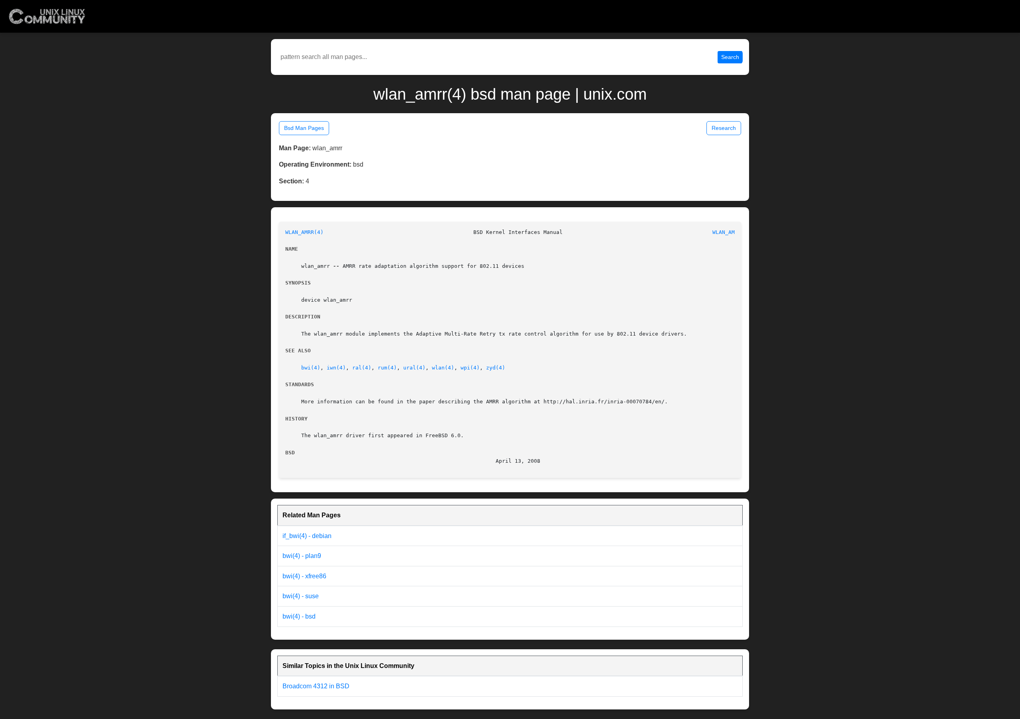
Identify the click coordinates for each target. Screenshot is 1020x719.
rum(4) (387, 368)
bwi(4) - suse (300, 596)
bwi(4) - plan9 (301, 555)
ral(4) (361, 368)
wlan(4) (443, 368)
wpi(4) (470, 368)
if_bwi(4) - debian (307, 535)
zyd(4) (495, 368)
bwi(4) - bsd (299, 616)
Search (730, 57)
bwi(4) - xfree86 (304, 576)
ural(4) (414, 368)
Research (724, 128)
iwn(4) (336, 368)
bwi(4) (310, 368)
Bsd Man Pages (304, 128)
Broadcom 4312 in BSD (315, 686)
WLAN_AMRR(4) (304, 232)
